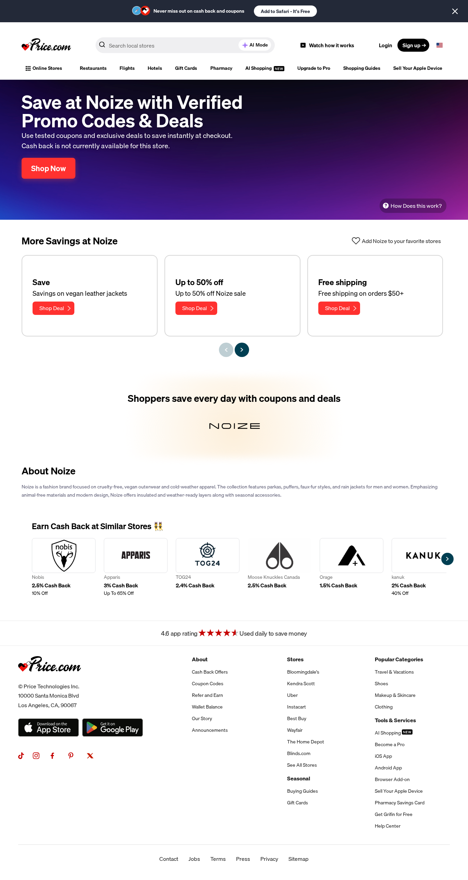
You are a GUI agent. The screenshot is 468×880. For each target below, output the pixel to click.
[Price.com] (49, 679)
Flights (127, 68)
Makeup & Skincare (395, 695)
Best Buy (296, 718)
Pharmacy (221, 68)
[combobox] (185, 45)
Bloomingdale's (303, 672)
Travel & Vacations (394, 672)
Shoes (381, 683)
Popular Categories (399, 659)
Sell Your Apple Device (417, 68)
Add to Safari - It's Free (285, 11)
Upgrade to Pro (313, 68)
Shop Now (48, 168)
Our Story (202, 718)
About (200, 659)
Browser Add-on (392, 779)
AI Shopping (259, 68)
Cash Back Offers (210, 672)
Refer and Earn (207, 695)
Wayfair (295, 730)
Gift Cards (186, 68)
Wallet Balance (207, 707)
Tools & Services (395, 720)
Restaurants (93, 68)
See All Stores (302, 765)
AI (258, 45)
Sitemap (298, 859)
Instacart (296, 707)
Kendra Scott (301, 683)
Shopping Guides (361, 68)
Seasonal (298, 778)
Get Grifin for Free (393, 814)
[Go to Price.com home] (46, 45)
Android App (388, 767)
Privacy (269, 859)
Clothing (384, 707)
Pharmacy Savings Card (399, 802)
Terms (218, 859)
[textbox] (439, 45)
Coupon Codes (207, 683)
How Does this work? (416, 205)
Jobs (194, 859)
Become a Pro (390, 744)
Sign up (411, 45)
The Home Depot (305, 741)
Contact (168, 859)
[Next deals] (242, 350)
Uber (292, 695)
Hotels (155, 68)
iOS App (383, 756)
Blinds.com (298, 753)
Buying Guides (302, 791)
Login (385, 45)
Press (243, 859)
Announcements (210, 730)
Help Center (388, 826)
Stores (295, 659)
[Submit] (102, 46)
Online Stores (47, 68)
